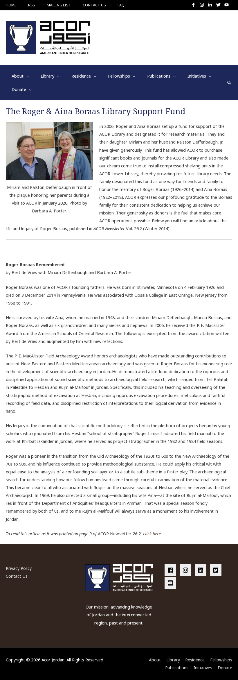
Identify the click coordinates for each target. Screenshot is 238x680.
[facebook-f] (195, 5)
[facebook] (171, 570)
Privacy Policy (19, 568)
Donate (225, 667)
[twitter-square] (217, 570)
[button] (229, 82)
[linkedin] (202, 570)
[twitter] (219, 5)
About (155, 660)
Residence (195, 660)
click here (152, 533)
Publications (176, 667)
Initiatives (203, 667)
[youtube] (227, 5)
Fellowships (221, 660)
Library (173, 660)
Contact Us (17, 576)
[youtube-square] (171, 583)
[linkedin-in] (211, 5)
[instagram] (203, 5)
